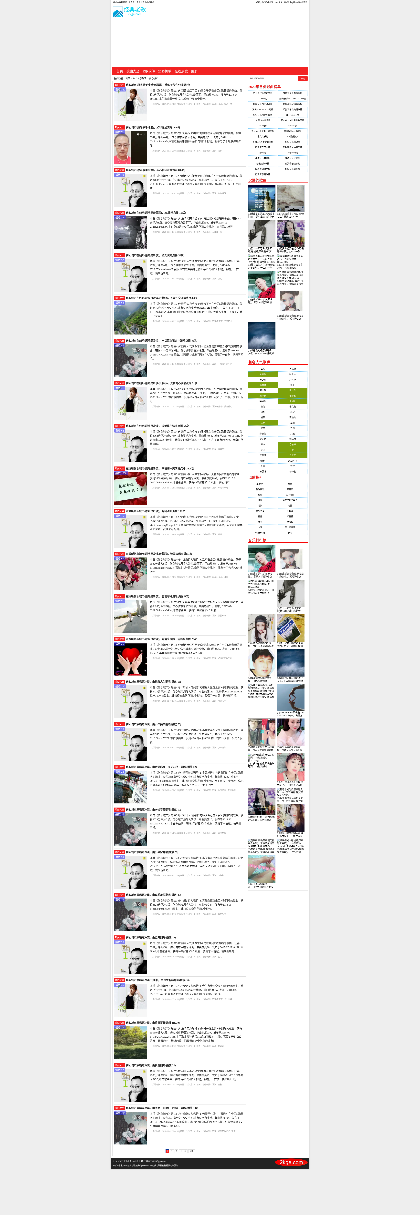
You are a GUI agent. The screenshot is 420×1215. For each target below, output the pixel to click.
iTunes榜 (263, 98)
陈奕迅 (263, 455)
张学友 (292, 396)
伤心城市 (207, 104)
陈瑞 (263, 500)
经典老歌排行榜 (300, 2)
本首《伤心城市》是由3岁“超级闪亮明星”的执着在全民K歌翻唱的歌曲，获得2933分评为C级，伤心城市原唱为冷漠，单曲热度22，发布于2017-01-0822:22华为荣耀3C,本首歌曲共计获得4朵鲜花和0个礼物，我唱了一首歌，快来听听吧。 (196, 1075)
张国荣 (292, 401)
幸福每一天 (223, 488)
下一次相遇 (293, 527)
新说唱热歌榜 (262, 163)
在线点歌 (181, 71)
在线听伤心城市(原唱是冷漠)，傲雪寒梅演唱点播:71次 (157, 596)
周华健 (263, 396)
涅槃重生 (222, 449)
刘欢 (292, 466)
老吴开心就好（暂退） (228, 1131)
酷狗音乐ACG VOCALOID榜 (292, 98)
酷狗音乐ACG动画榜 (263, 104)
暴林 (263, 522)
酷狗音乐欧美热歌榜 (262, 115)
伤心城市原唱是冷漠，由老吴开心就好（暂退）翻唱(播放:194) (162, 1108)
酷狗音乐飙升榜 (292, 169)
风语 (263, 495)
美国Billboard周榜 (292, 131)
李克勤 (292, 406)
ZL (221, 232)
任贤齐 (292, 455)
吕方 (263, 368)
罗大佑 (263, 439)
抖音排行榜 (292, 153)
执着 (220, 1084)
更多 (194, 71)
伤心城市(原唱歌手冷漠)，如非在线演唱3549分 (153, 127)
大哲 (263, 527)
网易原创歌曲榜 (262, 169)
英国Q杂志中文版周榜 (262, 142)
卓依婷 (292, 444)
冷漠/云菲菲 (217, 104)
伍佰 (263, 406)
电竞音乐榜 (262, 136)
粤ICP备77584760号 (149, 1161)
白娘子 (292, 450)
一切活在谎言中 (225, 364)
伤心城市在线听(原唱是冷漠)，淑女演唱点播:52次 (155, 255)
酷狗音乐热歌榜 (292, 163)
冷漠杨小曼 (263, 532)
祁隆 (292, 484)
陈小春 (263, 379)
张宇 (263, 428)
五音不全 (228, 321)
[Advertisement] (210, 43)
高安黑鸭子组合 (293, 500)
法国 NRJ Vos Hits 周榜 (262, 109)
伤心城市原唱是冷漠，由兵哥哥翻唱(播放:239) (153, 1022)
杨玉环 (292, 374)
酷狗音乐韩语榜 (292, 142)
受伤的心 (228, 406)
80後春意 (222, 833)
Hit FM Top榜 (292, 115)
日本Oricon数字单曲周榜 (292, 120)
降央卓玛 (263, 511)
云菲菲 (215, 232)
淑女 (220, 279)
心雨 (292, 532)
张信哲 (292, 390)
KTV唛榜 (263, 125)
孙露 (263, 516)
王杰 (263, 444)
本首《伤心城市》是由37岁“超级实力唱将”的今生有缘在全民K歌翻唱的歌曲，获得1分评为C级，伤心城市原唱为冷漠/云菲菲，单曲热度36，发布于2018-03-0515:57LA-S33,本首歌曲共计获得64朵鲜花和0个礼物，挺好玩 (196, 989)
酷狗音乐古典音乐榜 (292, 93)
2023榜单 (164, 71)
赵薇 (263, 417)
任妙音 (292, 511)
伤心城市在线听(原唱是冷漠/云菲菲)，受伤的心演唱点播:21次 (161, 383)
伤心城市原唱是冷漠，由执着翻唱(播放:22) (151, 1065)
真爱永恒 (222, 914)
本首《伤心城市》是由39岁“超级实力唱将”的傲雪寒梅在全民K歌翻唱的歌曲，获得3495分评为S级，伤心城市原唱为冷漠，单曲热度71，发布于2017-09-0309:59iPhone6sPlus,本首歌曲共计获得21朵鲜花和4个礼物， (196, 606)
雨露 (292, 505)
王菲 (263, 423)
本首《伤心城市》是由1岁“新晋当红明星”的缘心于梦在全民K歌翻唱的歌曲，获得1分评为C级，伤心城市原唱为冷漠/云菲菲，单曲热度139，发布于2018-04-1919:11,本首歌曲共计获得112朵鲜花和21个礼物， (196, 94)
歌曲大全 (132, 71)
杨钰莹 (292, 471)
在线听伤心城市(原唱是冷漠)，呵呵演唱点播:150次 (155, 511)
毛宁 (292, 412)
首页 (258, 2)
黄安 (263, 450)
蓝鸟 (220, 957)
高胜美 (292, 417)
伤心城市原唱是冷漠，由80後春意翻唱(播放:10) (153, 809)
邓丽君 (263, 385)
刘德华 (263, 460)
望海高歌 (263, 489)
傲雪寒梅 (222, 616)
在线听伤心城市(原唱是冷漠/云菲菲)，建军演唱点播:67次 (159, 553)
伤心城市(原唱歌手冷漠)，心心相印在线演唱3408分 (155, 170)
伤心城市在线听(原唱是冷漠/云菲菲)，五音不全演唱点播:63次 (161, 298)
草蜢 (292, 423)
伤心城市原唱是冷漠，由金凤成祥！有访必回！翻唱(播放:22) (161, 767)
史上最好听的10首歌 (263, 93)
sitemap (163, 1161)
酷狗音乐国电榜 (262, 147)
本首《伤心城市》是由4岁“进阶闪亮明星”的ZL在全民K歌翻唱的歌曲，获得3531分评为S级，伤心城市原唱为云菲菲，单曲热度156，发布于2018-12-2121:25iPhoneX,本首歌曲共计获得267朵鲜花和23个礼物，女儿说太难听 (196, 222)
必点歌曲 (288, 2)
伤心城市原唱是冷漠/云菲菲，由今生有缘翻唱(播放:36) (157, 980)
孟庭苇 (263, 374)
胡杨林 (292, 439)
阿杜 (263, 412)
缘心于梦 (228, 104)
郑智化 (263, 433)
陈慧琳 (263, 471)
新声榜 (263, 153)
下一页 (183, 1151)
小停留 (221, 875)
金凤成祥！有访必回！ (228, 790)
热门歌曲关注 (267, 2)
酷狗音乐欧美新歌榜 (292, 109)
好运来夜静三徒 (225, 658)
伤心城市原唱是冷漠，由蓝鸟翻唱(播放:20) (151, 937)
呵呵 (220, 534)
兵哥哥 (221, 1046)
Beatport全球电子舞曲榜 (263, 131)
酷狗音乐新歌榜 (262, 174)
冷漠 (214, 151)
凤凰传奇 (292, 460)
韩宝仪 (292, 522)
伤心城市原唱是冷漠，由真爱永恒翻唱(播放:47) (153, 894)
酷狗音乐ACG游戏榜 (292, 104)
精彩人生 (222, 701)
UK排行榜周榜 (292, 136)
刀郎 (292, 428)
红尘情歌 (292, 495)
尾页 (192, 1151)
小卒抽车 (222, 748)
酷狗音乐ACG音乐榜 (292, 147)
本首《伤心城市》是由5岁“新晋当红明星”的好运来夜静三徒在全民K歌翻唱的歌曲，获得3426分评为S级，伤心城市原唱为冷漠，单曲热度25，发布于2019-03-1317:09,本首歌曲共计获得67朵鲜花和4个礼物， (196, 648)
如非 (220, 151)
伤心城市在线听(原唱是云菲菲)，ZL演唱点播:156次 (156, 212)
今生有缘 (228, 999)
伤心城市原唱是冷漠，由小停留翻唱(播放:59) (152, 852)
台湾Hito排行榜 (262, 120)
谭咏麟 (263, 390)
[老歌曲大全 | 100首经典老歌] (129, 12)
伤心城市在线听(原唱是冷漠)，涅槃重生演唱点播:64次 (157, 426)
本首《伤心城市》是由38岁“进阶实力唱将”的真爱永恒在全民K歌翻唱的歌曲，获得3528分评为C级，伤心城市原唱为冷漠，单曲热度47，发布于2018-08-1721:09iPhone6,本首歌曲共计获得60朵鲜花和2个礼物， (196, 904)
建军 (226, 577)
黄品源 (292, 368)
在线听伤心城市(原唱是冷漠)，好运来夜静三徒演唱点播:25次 (161, 639)
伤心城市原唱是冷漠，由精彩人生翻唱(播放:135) (154, 681)
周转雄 (292, 379)
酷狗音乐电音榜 (262, 158)
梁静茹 (263, 401)
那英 (292, 385)
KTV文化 (278, 2)
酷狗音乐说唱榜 (292, 158)
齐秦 (263, 466)
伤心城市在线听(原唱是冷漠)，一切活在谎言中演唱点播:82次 (161, 340)
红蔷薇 (292, 516)
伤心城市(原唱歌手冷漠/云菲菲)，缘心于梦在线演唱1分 (158, 84)
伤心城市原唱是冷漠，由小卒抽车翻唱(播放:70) (153, 724)
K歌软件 (149, 71)
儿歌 (292, 433)
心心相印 (222, 193)
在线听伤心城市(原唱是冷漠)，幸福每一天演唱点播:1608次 (160, 468)
